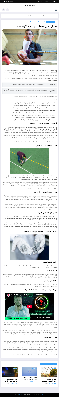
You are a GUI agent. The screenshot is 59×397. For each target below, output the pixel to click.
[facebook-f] (12, 1)
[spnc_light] (3, 9)
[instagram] (6, 1)
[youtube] (4, 1)
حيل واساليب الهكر (50, 22)
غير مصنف (15, 368)
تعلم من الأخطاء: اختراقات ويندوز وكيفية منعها (30, 380)
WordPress (42, 394)
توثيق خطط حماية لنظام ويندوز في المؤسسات (10, 379)
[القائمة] (56, 10)
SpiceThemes (21, 394)
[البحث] (7, 10)
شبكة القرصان (30, 5)
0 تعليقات (28, 22)
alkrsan (42, 22)
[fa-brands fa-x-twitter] (10, 1)
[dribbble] (8, 1)
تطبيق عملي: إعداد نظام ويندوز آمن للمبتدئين (49, 380)
